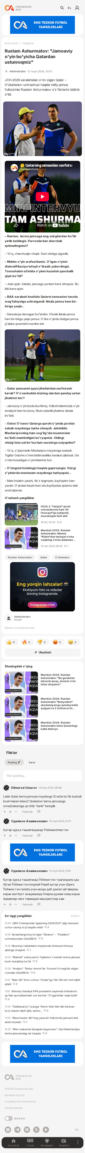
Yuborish (27, 811)
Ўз (69, 8)
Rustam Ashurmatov (20, 557)
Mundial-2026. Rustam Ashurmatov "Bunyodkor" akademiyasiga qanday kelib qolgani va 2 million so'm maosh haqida (59, 703)
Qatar (43, 557)
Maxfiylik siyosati (15, 1095)
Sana (32, 762)
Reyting (12, 762)
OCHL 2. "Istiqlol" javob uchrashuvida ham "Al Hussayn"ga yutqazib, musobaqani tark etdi (55, 511)
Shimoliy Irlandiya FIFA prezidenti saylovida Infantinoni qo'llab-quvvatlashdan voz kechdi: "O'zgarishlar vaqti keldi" (42, 995)
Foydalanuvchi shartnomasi (20, 1101)
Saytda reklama (13, 1107)
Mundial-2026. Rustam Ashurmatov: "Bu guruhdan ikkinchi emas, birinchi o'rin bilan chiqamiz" (58, 679)
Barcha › (75, 916)
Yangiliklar (28, 43)
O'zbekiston (62, 557)
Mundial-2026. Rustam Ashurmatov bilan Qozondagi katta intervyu (59, 725)
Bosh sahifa (11, 43)
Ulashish (45, 652)
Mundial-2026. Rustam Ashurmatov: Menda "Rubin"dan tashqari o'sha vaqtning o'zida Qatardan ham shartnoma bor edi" (57, 535)
